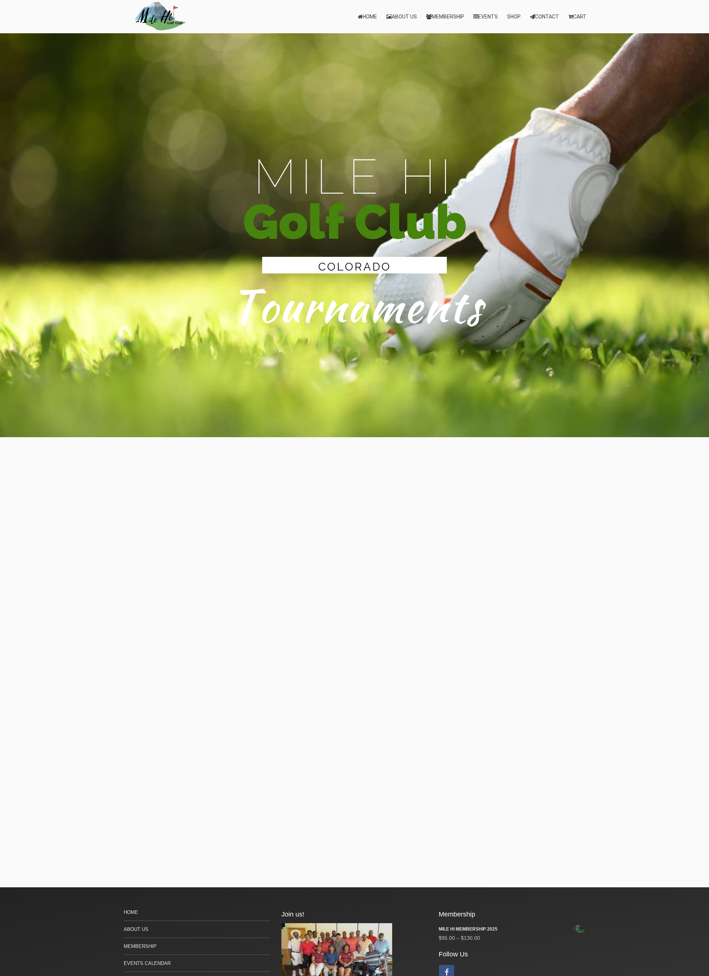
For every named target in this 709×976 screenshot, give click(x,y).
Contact (547, 17)
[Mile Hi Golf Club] (161, 16)
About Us (404, 17)
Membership (448, 17)
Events (488, 17)
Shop (514, 17)
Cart (579, 17)
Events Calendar (147, 963)
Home (370, 17)
